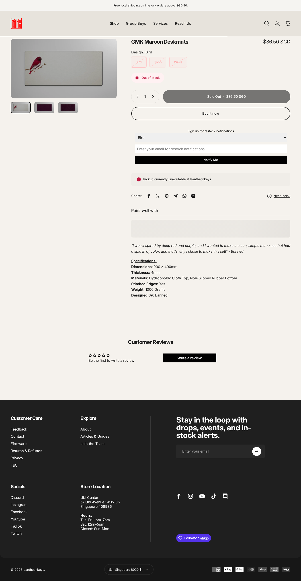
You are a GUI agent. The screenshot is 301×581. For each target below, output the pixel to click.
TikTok (16, 526)
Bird (139, 62)
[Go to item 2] (44, 107)
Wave (178, 62)
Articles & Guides (94, 436)
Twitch (16, 533)
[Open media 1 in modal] (64, 68)
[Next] (105, 76)
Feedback (19, 429)
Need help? (282, 196)
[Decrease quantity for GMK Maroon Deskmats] (136, 96)
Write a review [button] (189, 358)
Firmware (19, 443)
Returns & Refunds (26, 451)
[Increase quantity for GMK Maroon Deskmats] (154, 96)
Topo (158, 62)
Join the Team (92, 443)
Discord (17, 497)
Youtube (18, 519)
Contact (17, 436)
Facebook (19, 512)
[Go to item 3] (68, 107)
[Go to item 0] (21, 107)
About (85, 429)
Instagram (19, 504)
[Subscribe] (256, 451)
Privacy (17, 458)
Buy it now (210, 113)
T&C (14, 465)
